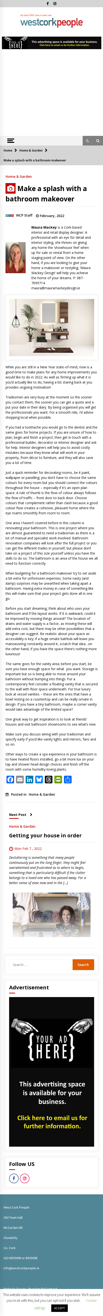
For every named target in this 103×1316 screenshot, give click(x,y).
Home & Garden (19, 176)
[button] (88, 140)
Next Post (17, 814)
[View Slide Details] (51, 43)
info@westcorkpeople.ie (21, 1268)
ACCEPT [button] (59, 1308)
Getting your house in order (45, 835)
